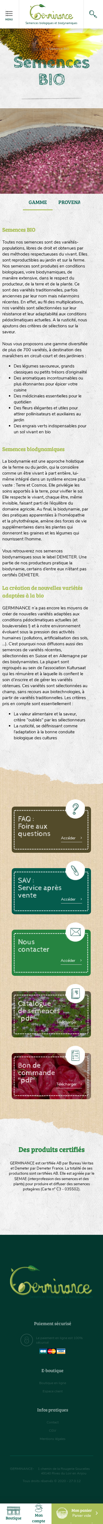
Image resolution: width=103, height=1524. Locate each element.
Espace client (53, 1391)
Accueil (39, 48)
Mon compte (38, 1517)
